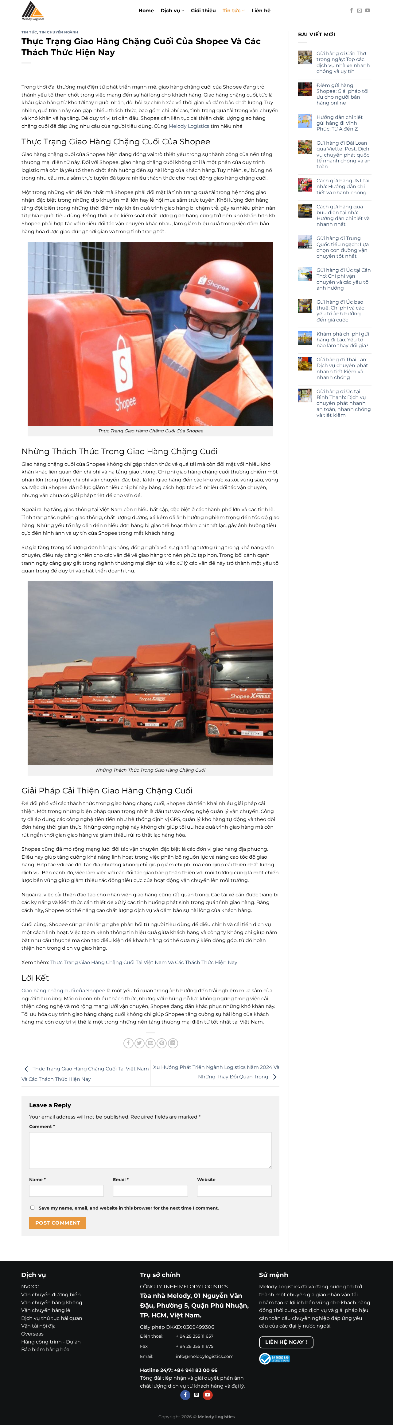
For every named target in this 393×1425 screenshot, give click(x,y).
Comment (42, 1126)
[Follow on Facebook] (351, 10)
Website (206, 1179)
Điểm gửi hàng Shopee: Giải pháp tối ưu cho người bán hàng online (342, 94)
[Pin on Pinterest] (162, 1043)
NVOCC (30, 1287)
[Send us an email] (359, 10)
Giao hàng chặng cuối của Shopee (63, 991)
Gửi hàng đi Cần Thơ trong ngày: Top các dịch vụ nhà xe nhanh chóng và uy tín (343, 62)
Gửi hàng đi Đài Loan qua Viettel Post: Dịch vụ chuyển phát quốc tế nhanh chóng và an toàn (344, 154)
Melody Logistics (189, 126)
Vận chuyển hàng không (51, 1302)
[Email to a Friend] (151, 1043)
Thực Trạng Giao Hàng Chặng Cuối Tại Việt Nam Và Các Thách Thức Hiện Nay (143, 962)
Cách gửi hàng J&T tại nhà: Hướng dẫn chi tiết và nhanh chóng (343, 186)
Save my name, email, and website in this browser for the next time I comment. (129, 1208)
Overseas (32, 1334)
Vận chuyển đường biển (51, 1295)
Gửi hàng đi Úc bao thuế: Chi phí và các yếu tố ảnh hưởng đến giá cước (340, 311)
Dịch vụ (170, 10)
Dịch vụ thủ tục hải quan (51, 1318)
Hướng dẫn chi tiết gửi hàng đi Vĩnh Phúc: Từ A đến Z (340, 123)
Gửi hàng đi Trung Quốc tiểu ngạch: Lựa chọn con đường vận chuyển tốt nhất (343, 247)
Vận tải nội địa (38, 1326)
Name (37, 1179)
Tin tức (231, 10)
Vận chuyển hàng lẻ (45, 1310)
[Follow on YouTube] (367, 10)
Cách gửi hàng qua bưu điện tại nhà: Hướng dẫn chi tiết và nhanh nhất (343, 215)
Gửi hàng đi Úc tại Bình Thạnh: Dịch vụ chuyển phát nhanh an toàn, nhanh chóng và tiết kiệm (344, 403)
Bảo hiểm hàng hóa (45, 1349)
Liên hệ (260, 10)
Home (146, 10)
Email (121, 1179)
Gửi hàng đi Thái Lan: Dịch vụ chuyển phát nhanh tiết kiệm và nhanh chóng (342, 368)
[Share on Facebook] (128, 1043)
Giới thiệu (203, 10)
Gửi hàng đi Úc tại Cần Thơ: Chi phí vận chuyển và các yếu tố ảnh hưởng (344, 279)
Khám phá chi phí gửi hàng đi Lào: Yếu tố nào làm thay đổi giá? (343, 339)
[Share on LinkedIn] (173, 1043)
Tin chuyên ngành (58, 32)
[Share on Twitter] (139, 1043)
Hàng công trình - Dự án (51, 1342)
